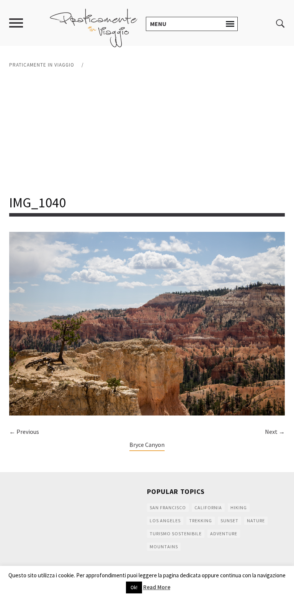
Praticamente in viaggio (41, 65)
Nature (256, 520)
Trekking (200, 520)
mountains (164, 546)
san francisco (168, 507)
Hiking (238, 507)
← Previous (24, 431)
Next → (275, 431)
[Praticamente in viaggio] (94, 27)
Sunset (229, 520)
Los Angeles (165, 520)
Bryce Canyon (147, 444)
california (208, 507)
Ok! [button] (134, 587)
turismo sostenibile (176, 533)
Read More (156, 587)
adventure (223, 533)
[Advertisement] (147, 132)
